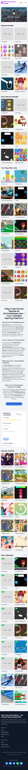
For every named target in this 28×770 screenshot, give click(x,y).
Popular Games (5, 734)
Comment (5, 429)
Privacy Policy (4, 744)
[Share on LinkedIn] (14, 763)
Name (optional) (7, 423)
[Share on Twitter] (10, 763)
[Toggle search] (18, 2)
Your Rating (6, 417)
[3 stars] (10, 420)
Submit (6, 439)
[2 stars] (7, 420)
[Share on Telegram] (21, 763)
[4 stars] (13, 420)
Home (2, 730)
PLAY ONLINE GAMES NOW (14, 404)
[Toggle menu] (25, 2)
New (12, 754)
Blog (2, 736)
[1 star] (4, 420)
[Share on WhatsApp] (17, 763)
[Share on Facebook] (6, 763)
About (2, 742)
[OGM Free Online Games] (2, 2)
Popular (16, 754)
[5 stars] (16, 420)
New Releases (4, 732)
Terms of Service (5, 746)
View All (25, 451)
